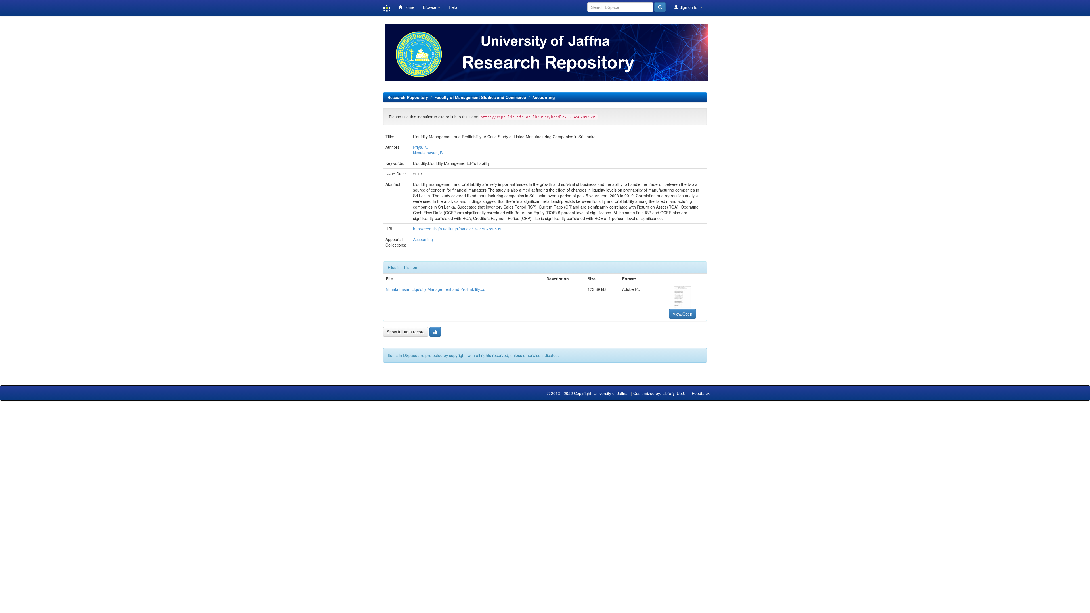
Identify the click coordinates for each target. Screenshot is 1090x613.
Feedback (701, 393)
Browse (430, 7)
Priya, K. (420, 147)
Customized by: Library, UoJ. (659, 393)
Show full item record (406, 332)
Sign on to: (689, 7)
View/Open (682, 314)
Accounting (543, 97)
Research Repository (407, 97)
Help (453, 7)
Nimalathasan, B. (428, 153)
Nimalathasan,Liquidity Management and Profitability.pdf (436, 289)
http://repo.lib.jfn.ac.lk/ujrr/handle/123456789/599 (457, 229)
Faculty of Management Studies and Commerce (480, 97)
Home (408, 7)
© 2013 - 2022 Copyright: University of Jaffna (588, 393)
